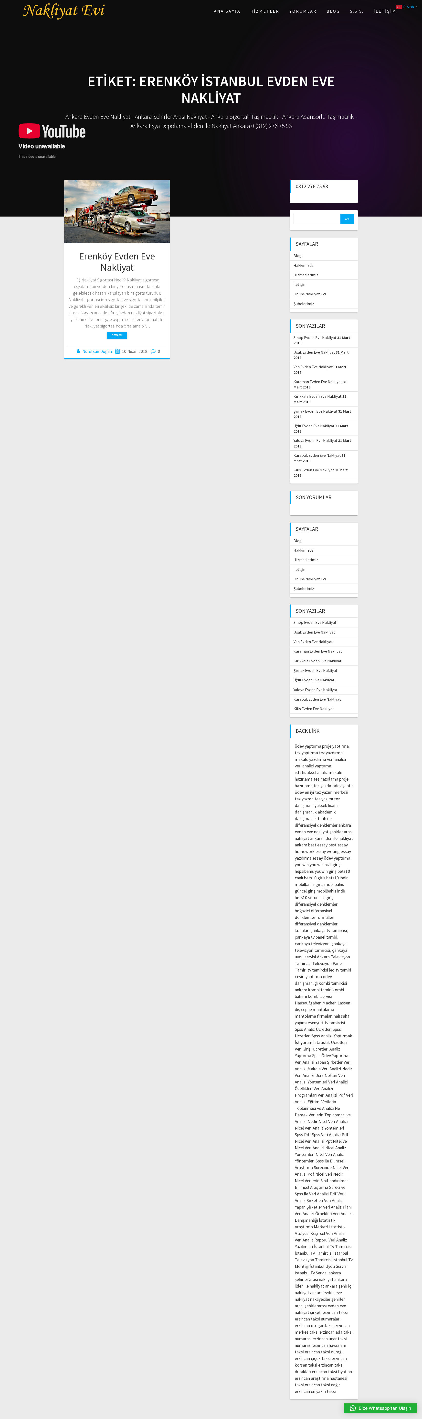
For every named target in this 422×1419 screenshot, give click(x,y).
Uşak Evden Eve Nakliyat (314, 352)
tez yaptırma (306, 752)
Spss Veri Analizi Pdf (330, 1134)
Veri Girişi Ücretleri (311, 1049)
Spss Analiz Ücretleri (313, 1029)
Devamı (117, 335)
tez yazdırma (331, 752)
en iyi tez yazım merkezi (326, 792)
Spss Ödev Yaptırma (330, 1055)
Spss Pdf (303, 1134)
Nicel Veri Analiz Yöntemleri (319, 1128)
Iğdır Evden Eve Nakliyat (314, 425)
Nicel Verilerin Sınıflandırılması (322, 1180)
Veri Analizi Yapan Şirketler (319, 1062)
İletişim (385, 11)
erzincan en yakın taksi (315, 1391)
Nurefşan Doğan (97, 351)
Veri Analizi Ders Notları (316, 1075)
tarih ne (325, 818)
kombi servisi (320, 996)
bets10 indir (337, 878)
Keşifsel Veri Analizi (328, 1233)
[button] (380, 1408)
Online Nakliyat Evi (310, 293)
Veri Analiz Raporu (311, 1240)
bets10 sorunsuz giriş (314, 897)
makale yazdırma (310, 759)
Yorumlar (303, 11)
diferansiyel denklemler (316, 825)
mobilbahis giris (309, 884)
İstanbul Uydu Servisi (329, 1266)
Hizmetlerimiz (306, 274)
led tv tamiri (340, 970)
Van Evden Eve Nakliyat (313, 366)
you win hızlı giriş (325, 864)
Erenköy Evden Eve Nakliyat (117, 261)
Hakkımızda (304, 265)
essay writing (328, 851)
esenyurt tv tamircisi (326, 1022)
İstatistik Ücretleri (330, 1042)
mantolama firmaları (314, 1016)
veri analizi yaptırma (313, 766)
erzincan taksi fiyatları (332, 1371)
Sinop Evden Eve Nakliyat (315, 337)
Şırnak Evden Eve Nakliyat (316, 411)
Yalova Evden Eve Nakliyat (316, 440)
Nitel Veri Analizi (333, 1121)
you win (302, 864)
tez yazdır (322, 785)
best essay (317, 845)
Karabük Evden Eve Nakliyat (317, 455)
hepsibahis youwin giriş (316, 871)
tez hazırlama (326, 779)
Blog (333, 11)
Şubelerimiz (304, 303)
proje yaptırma (335, 746)
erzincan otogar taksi (314, 1325)
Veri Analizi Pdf (331, 1095)
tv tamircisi (317, 970)
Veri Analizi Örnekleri (313, 1213)
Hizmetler (264, 11)
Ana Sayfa (227, 11)
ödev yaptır (342, 785)
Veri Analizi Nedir (337, 1069)
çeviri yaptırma (309, 976)
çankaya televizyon (312, 943)
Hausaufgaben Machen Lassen (322, 1003)
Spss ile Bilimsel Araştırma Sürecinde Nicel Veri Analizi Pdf (322, 1167)
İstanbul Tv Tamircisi (333, 1246)
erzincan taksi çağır (322, 1385)
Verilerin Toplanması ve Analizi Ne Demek (317, 1108)
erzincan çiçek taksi (313, 1358)
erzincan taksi (335, 1312)
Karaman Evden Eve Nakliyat (318, 381)
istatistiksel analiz (311, 772)
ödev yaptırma (308, 746)
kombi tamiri (320, 989)
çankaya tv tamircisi (328, 930)
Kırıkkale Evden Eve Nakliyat (318, 396)
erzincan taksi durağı (323, 1352)
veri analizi (336, 759)
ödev (299, 792)
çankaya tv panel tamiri (316, 937)
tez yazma (304, 799)
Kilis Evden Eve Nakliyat (314, 469)
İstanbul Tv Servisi (311, 1273)
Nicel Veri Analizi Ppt (313, 1141)
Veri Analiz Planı (337, 1207)
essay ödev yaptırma (331, 858)
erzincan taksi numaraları (317, 1319)
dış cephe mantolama (314, 1009)
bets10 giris (314, 878)
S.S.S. (357, 11)
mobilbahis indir (330, 891)
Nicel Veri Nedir (329, 1174)
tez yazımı (324, 799)
